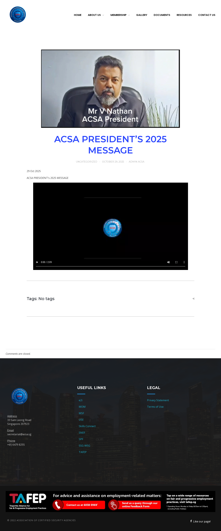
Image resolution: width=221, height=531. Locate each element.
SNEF (82, 432)
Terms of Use (155, 406)
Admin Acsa (136, 161)
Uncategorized (86, 161)
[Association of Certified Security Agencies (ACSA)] (18, 14)
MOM (82, 406)
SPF (81, 439)
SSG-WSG (84, 445)
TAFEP (83, 452)
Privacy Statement (158, 400)
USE (81, 419)
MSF (81, 413)
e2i (80, 400)
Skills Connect (87, 426)
